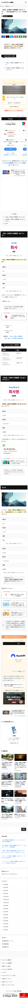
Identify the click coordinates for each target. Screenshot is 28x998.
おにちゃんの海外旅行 (7, 969)
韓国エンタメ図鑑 (6, 966)
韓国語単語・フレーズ (8, 16)
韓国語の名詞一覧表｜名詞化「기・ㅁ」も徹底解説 (17, 595)
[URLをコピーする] (25, 37)
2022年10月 (6, 902)
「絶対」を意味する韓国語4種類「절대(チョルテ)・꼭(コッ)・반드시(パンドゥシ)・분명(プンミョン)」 (13, 851)
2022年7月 (5, 911)
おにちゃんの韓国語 (6, 960)
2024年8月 (5, 884)
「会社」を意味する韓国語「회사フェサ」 (15, 217)
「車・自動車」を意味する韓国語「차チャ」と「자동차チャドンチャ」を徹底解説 (14, 846)
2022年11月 (6, 899)
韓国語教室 (6, 944)
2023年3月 (5, 887)
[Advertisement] (14, 193)
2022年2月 (5, 926)
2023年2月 (5, 890)
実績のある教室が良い (14, 106)
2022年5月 (5, 917)
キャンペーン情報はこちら (18, 671)
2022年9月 (5, 905)
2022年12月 (6, 896)
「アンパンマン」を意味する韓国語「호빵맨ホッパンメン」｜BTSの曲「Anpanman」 (14, 862)
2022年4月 (5, 920)
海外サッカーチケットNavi (8, 985)
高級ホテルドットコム (7, 981)
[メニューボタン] (25, 2)
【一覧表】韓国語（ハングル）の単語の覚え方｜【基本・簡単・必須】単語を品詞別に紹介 (18, 604)
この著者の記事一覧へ (14, 743)
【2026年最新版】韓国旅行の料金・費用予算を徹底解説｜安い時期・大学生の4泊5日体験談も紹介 (18, 712)
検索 (24, 829)
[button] (3, 37)
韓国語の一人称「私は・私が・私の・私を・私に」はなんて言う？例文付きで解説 (18, 462)
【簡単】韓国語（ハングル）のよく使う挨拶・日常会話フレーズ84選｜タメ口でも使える (18, 614)
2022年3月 (5, 923)
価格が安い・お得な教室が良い (14, 102)
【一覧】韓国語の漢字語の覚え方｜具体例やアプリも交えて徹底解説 (18, 317)
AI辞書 (14, 735)
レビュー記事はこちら (10, 149)
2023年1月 (5, 893)
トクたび (4, 972)
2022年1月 (5, 929)
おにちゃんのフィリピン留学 (8, 975)
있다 (7, 363)
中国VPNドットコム (6, 978)
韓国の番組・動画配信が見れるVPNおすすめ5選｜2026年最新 (13, 685)
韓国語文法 (6, 947)
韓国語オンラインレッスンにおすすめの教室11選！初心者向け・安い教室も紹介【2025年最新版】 (18, 172)
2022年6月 (5, 914)
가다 (7, 353)
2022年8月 (5, 908)
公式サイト (18, 660)
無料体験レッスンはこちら (10, 155)
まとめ (6, 223)
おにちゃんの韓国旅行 (7, 963)
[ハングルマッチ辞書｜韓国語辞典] (7, 2)
